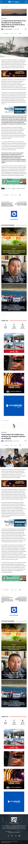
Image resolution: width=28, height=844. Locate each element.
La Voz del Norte (8, 29)
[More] (19, 33)
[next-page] (4, 314)
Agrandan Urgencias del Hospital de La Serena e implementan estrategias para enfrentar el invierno (7, 204)
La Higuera (13, 188)
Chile (6, 188)
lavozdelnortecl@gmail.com (17, 831)
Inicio (2, 6)
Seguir (14, 323)
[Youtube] (19, 835)
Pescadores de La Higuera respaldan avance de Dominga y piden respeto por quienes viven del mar (14, 308)
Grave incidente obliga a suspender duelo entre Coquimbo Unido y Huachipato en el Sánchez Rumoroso (14, 252)
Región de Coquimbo (21, 188)
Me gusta (5, 323)
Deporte (14, 248)
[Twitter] (15, 835)
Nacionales (6, 6)
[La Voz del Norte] (2, 29)
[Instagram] (12, 835)
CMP (9, 188)
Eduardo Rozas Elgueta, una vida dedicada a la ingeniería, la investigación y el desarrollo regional (14, 280)
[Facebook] (8, 835)
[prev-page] (2, 314)
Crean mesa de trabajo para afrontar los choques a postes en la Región (21, 203)
